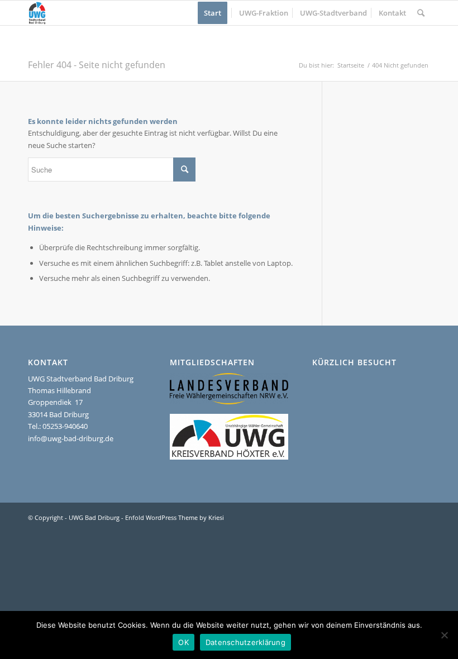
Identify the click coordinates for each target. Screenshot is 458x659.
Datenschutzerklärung (245, 642)
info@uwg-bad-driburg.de (70, 438)
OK (183, 642)
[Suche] (421, 13)
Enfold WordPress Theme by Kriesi (174, 517)
